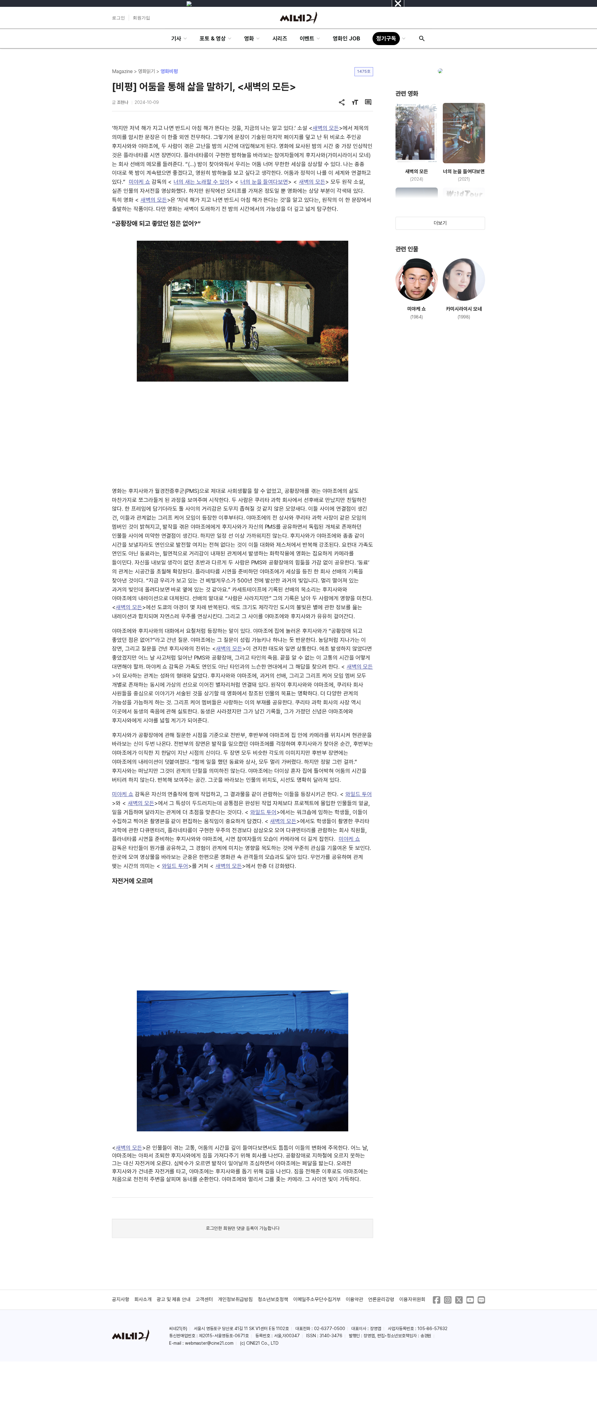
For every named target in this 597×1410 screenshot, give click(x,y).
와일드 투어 (358, 794)
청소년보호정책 (273, 1299)
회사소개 (143, 1299)
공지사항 (120, 1299)
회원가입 (141, 17)
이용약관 (354, 1299)
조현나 (122, 102)
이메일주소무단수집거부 (317, 1299)
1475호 (363, 71)
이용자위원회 (412, 1299)
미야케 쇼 (139, 182)
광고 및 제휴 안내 (174, 1299)
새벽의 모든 (325, 128)
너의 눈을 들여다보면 (264, 182)
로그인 (118, 17)
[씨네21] (298, 18)
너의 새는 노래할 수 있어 (201, 182)
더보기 (440, 223)
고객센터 (204, 1299)
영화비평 (169, 71)
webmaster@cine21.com (209, 1343)
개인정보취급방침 (235, 1299)
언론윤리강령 (381, 1299)
